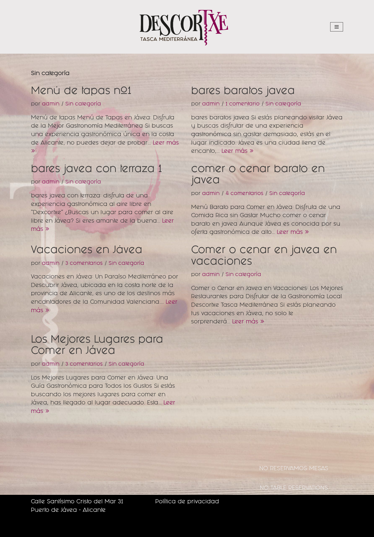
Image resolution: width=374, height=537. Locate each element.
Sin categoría (83, 104)
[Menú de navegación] (336, 26)
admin (50, 104)
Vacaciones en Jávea (86, 251)
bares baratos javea (243, 92)
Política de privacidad (187, 502)
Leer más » (237, 151)
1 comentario (243, 104)
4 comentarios (244, 194)
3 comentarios (84, 263)
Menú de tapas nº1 (81, 92)
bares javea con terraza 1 (96, 170)
